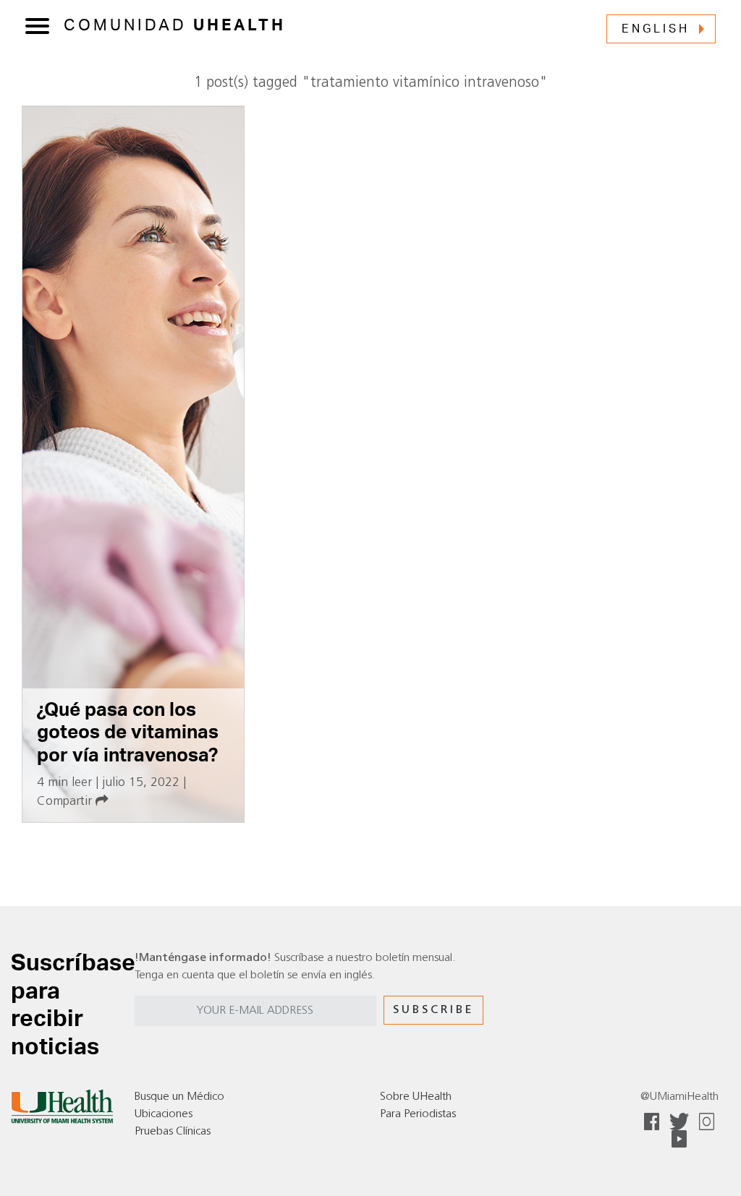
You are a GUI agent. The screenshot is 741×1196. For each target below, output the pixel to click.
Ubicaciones (163, 1114)
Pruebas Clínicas (173, 1131)
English (656, 29)
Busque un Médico (179, 1097)
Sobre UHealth (416, 1097)
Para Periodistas (418, 1114)
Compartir (66, 801)
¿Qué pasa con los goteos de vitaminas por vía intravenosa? (128, 733)
